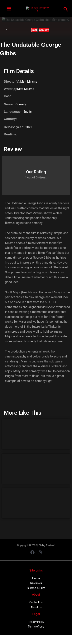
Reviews (36, 583)
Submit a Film (36, 588)
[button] (65, 9)
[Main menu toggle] (9, 9)
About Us (36, 607)
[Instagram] (40, 552)
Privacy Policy (36, 621)
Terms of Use (36, 626)
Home (36, 578)
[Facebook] (32, 552)
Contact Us (36, 602)
